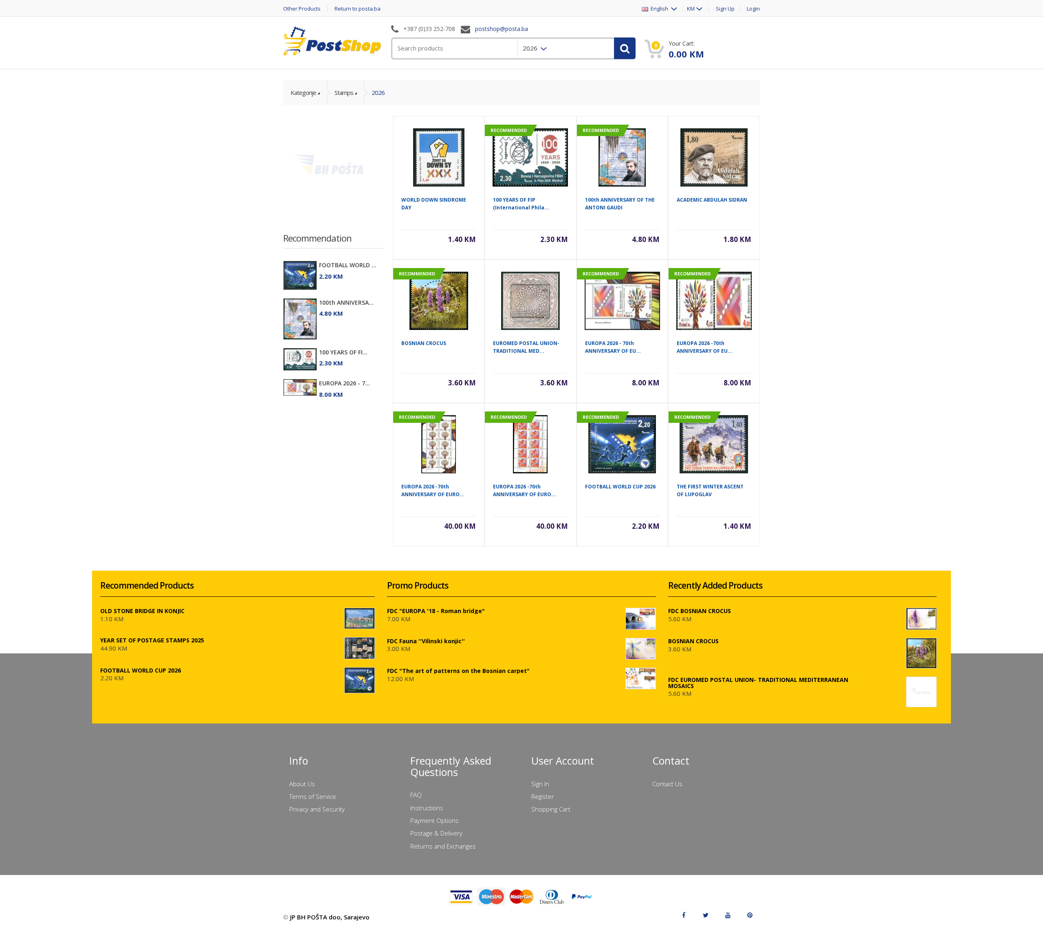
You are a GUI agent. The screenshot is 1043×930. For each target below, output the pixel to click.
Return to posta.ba (357, 9)
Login (753, 9)
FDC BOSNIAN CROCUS (699, 611)
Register (542, 796)
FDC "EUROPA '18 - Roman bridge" (436, 611)
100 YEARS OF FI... (343, 352)
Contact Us (667, 784)
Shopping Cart (550, 809)
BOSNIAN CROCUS (423, 343)
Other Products (302, 9)
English (658, 9)
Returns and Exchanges (443, 846)
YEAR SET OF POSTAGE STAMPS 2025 (152, 640)
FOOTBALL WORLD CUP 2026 (620, 486)
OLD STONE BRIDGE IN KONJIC (142, 611)
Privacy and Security (317, 809)
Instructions (426, 808)
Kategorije (303, 92)
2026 (378, 92)
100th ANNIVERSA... (346, 302)
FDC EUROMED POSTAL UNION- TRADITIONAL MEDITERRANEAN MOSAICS (758, 683)
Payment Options (434, 820)
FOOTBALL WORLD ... (347, 265)
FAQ (416, 795)
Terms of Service (312, 796)
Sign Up (725, 9)
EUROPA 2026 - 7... (344, 383)
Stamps (343, 92)
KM (691, 9)
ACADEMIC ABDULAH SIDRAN (712, 199)
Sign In (540, 784)
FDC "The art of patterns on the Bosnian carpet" (458, 671)
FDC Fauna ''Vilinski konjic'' (426, 641)
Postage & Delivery (436, 833)
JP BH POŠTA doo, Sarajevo (330, 917)
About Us (302, 784)
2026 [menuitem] (531, 48)
